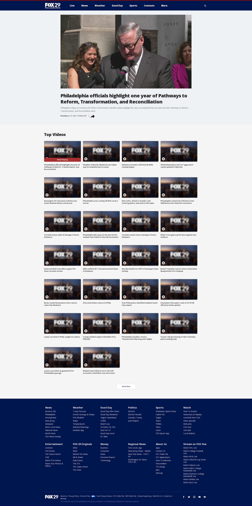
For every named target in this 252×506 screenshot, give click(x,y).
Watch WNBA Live (191, 479)
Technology (105, 460)
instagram (194, 497)
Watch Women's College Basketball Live (193, 475)
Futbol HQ (160, 414)
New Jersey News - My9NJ (139, 451)
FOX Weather (78, 417)
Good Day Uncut (107, 433)
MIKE (75, 448)
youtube (199, 497)
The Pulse (77, 470)
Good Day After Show (109, 411)
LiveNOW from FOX (191, 417)
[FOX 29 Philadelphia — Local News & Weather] (53, 5)
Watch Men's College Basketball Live (192, 469)
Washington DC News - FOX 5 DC (138, 460)
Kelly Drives (78, 460)
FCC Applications (163, 457)
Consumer (104, 451)
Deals (102, 454)
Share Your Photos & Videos (54, 464)
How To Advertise (163, 460)
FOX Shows (50, 451)
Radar (75, 421)
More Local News (52, 427)
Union (158, 430)
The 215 (76, 463)
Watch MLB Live (190, 456)
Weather (78, 407)
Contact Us (160, 451)
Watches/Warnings (81, 427)
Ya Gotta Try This (107, 427)
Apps (158, 448)
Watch (187, 407)
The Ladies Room (80, 466)
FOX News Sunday (53, 436)
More (164, 5)
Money (104, 444)
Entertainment (54, 444)
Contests (49, 448)
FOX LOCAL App (135, 448)
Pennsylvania (50, 417)
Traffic (103, 421)
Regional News (137, 444)
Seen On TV (105, 430)
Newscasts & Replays (192, 414)
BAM (75, 451)
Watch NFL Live (190, 448)
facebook (184, 497)
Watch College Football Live (193, 452)
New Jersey (50, 421)
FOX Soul (187, 427)
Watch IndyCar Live (191, 465)
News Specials (189, 421)
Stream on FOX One (194, 444)
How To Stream (190, 411)
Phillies (159, 424)
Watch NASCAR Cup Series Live (194, 460)
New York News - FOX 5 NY (138, 455)
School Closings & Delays (83, 414)
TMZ (47, 457)
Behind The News (80, 454)
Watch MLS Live (190, 482)
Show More (126, 386)
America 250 (50, 411)
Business (104, 448)
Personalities (161, 463)
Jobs (157, 470)
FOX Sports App (162, 433)
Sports (160, 407)
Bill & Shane (78, 457)
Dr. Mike (103, 436)
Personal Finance (107, 457)
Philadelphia (50, 414)
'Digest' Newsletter (108, 417)
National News (51, 430)
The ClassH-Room (53, 454)
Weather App (78, 430)
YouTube (187, 430)
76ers (158, 427)
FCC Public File (162, 454)
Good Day (106, 407)
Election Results (134, 414)
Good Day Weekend (108, 414)
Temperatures (79, 424)
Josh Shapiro (133, 421)
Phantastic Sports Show (166, 411)
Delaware (49, 424)
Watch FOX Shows (53, 460)
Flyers (158, 421)
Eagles (158, 417)
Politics (132, 407)
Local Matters (189, 433)
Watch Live (105, 424)
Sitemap (159, 473)
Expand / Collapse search (205, 6)
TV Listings (160, 466)
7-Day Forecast (79, 411)
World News (50, 433)
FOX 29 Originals (82, 444)
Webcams (187, 424)
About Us (161, 444)
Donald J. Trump (135, 417)
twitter (189, 497)
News (48, 407)
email (205, 497)
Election (131, 411)
